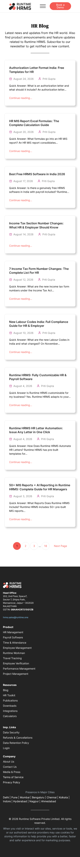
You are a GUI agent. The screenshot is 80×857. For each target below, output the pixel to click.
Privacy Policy (11, 782)
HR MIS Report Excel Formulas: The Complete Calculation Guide (34, 123)
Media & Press (11, 771)
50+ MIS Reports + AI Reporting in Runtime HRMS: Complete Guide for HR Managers (39, 487)
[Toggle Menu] (43, 6)
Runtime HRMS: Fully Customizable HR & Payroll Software (38, 377)
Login (6, 748)
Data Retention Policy (16, 742)
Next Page (60, 545)
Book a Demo (60, 6)
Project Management (15, 673)
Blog (5, 690)
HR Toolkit (9, 695)
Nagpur (34, 801)
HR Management (13, 632)
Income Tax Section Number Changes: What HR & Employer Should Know (36, 225)
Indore (7, 801)
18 (45, 545)
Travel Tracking (12, 658)
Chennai (52, 797)
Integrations (10, 710)
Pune (14, 797)
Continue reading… (20, 97)
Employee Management (17, 647)
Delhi (6, 797)
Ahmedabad (48, 801)
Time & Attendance (14, 642)
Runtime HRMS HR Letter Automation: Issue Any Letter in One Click (36, 430)
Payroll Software (13, 637)
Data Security (11, 732)
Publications (10, 700)
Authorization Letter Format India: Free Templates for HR (36, 69)
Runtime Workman (14, 653)
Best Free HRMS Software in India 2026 (37, 174)
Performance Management (19, 668)
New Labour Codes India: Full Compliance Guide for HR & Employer (38, 324)
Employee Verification (16, 663)
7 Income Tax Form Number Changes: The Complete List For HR (39, 270)
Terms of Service (13, 777)
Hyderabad (20, 801)
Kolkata (63, 797)
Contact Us (10, 766)
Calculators (10, 716)
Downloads (9, 705)
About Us (8, 761)
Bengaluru (38, 797)
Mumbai (25, 797)
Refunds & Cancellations (17, 737)
